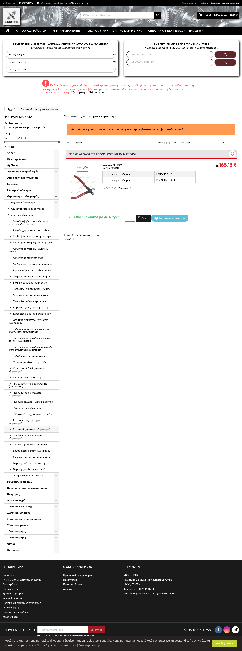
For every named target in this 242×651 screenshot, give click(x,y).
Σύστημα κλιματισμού (23, 214)
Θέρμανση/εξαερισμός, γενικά (27, 208)
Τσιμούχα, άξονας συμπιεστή (29, 463)
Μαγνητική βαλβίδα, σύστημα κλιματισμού (27, 370)
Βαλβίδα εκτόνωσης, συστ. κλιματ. (32, 276)
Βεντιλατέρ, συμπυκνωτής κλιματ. (31, 288)
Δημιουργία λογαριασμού (225, 3)
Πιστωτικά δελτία (72, 584)
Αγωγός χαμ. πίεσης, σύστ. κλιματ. (32, 230)
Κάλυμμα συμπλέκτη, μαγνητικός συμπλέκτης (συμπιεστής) (29, 330)
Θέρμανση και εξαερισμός (23, 196)
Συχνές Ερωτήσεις (13, 598)
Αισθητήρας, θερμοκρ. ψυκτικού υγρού (28, 250)
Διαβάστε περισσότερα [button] (87, 645)
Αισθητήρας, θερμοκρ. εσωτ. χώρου (33, 242)
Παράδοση (9, 575)
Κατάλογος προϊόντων (31, 30)
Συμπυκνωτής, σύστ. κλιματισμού (31, 450)
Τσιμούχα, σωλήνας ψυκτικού (29, 469)
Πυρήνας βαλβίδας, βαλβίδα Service (33, 401)
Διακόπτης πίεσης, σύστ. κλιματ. (31, 294)
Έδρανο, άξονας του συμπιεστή (30, 307)
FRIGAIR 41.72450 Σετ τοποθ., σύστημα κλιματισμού (102, 154)
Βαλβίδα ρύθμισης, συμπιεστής (30, 282)
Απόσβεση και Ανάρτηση (22, 177)
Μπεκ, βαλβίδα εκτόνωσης (27, 377)
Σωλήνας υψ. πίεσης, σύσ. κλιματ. (32, 456)
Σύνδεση (203, 3)
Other (11, 152)
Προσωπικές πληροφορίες (77, 575)
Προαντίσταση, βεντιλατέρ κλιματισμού (25, 394)
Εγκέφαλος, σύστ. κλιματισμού (30, 301)
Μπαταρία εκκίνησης (66, 30)
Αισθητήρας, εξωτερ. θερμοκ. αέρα (32, 236)
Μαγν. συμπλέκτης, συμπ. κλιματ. (31, 362)
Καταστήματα (10, 616)
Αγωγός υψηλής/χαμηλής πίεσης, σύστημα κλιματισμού (29, 222)
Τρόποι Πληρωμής (13, 593)
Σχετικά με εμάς (11, 588)
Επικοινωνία (133, 567)
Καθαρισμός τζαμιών (19, 481)
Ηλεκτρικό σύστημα (19, 190)
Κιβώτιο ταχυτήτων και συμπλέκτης (28, 487)
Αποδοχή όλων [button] (224, 643)
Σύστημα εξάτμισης (18, 512)
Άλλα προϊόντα (16, 159)
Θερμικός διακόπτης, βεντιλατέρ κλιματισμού (28, 321)
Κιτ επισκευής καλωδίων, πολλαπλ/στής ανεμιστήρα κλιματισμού (30, 348)
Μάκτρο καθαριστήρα (127, 30)
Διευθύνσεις (69, 588)
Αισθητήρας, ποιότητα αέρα (28, 257)
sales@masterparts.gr (77, 3)
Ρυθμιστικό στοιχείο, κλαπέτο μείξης (33, 414)
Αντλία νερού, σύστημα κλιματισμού (32, 263)
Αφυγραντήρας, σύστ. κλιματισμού (32, 270)
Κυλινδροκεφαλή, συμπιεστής (29, 355)
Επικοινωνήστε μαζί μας (16, 611)
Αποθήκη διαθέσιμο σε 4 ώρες (26, 127)
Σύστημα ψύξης (16, 531)
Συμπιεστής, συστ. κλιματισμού (30, 444)
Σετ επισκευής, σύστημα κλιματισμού (24, 422)
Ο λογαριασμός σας (78, 567)
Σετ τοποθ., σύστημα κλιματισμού (31, 429)
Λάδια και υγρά (96, 30)
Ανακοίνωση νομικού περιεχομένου (22, 579)
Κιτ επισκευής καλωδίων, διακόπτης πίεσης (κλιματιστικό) (31, 339)
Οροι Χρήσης (10, 584)
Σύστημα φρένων (17, 525)
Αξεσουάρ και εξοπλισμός (165, 30)
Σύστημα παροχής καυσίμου (24, 518)
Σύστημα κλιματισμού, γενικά (27, 475)
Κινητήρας (13, 494)
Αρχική (9, 147)
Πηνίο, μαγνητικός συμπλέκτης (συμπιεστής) (28, 385)
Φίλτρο (11, 543)
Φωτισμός (13, 549)
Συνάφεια (203, 143)
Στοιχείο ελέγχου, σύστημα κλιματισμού (25, 437)
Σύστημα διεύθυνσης (19, 506)
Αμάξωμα (13, 165)
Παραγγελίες (70, 579)
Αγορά (143, 218)
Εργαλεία (195, 30)
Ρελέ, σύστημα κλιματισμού (28, 407)
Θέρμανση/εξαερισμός (23, 202)
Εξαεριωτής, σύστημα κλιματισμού (32, 313)
